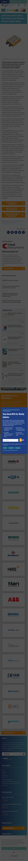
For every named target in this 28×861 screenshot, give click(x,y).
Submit (21, 440)
